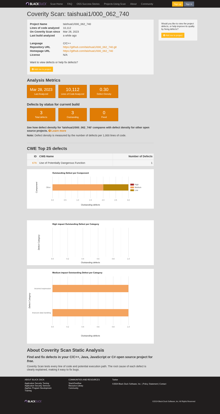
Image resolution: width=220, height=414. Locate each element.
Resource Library (76, 386)
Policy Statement (150, 384)
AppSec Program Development (38, 388)
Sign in (189, 4)
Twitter (115, 380)
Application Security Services (37, 386)
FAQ (69, 4)
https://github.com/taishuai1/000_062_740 (88, 50)
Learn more (58, 130)
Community (147, 4)
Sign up (177, 4)
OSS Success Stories (88, 4)
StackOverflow (75, 383)
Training (28, 390)
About (133, 4)
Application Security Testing (37, 383)
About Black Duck (34, 380)
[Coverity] (36, 3)
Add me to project (42, 69)
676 (34, 162)
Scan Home (56, 4)
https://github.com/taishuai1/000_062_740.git (90, 47)
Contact (163, 384)
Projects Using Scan (115, 4)
